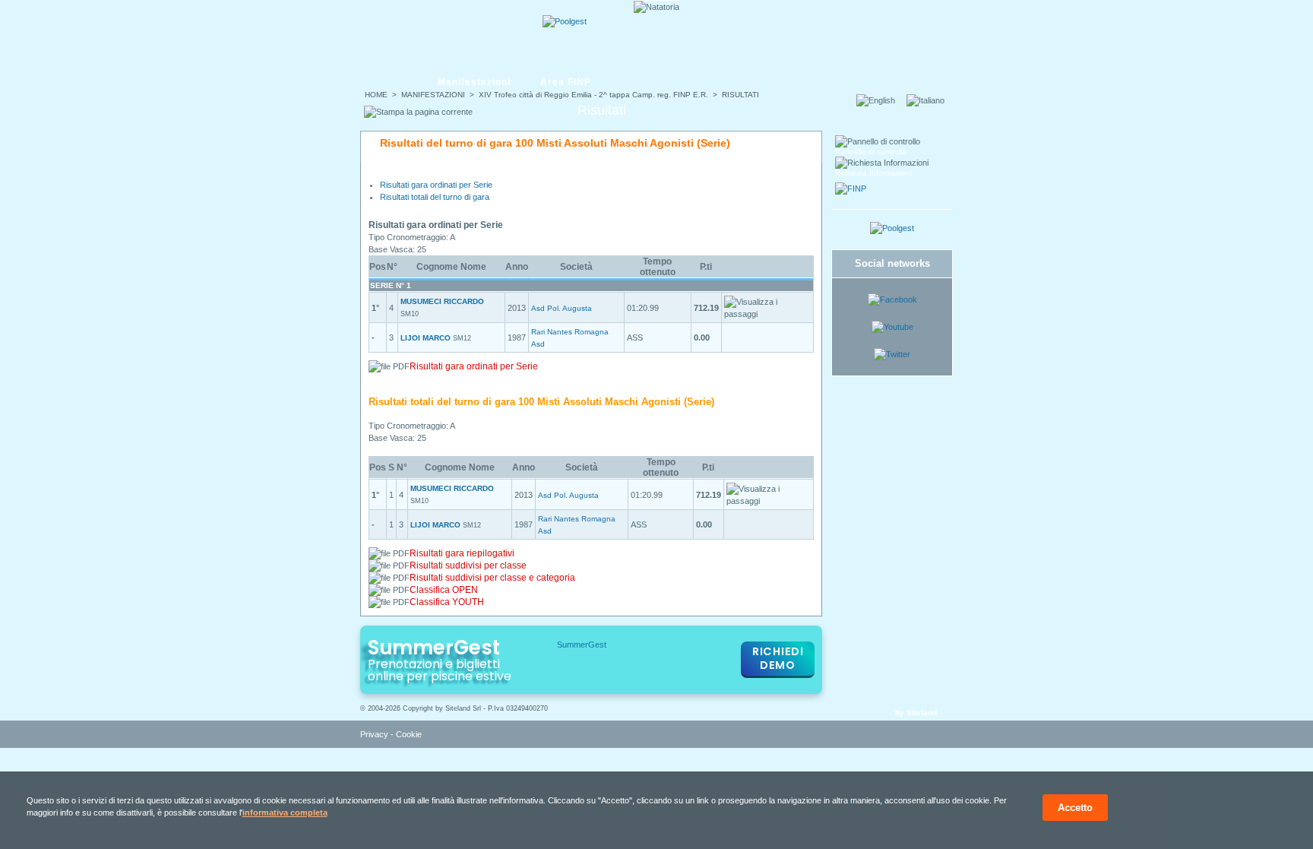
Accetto (1075, 807)
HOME (376, 94)
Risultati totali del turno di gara (434, 196)
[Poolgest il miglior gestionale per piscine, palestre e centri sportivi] (565, 21)
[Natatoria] (418, 35)
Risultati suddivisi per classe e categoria (492, 577)
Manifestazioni (474, 82)
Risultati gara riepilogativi (462, 553)
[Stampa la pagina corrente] (418, 111)
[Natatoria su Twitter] (892, 354)
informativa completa (284, 812)
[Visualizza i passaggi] (767, 308)
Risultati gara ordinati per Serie (436, 184)
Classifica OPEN (444, 589)
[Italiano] (930, 100)
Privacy (374, 734)
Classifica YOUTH (447, 602)
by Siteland (916, 712)
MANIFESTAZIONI (433, 94)
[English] (880, 100)
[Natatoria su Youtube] (892, 326)
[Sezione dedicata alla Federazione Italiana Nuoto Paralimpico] (850, 188)
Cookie (409, 734)
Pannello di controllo (870, 151)
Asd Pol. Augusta (561, 308)
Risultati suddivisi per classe (468, 565)
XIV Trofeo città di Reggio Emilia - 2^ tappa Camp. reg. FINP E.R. (593, 94)
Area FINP (565, 82)
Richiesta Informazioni (873, 173)
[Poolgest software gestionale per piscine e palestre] (892, 228)
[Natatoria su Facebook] (892, 299)
